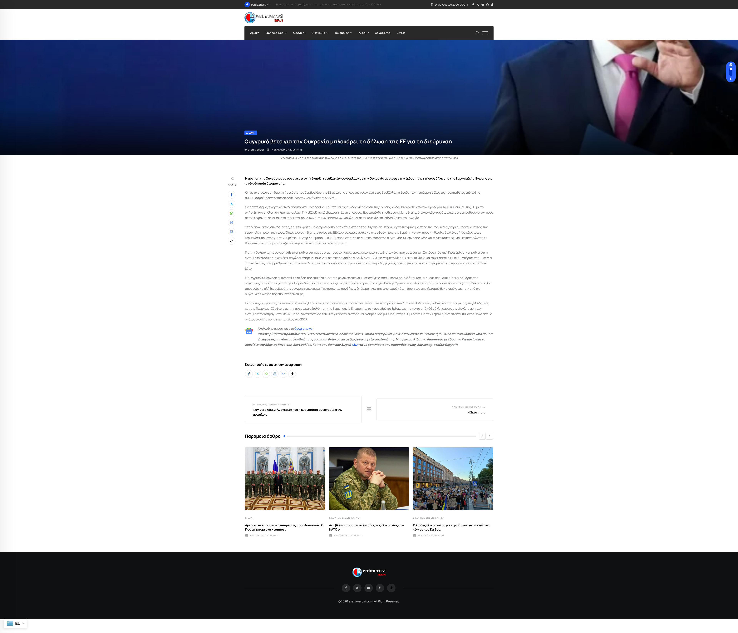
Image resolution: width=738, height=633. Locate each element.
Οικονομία (318, 33)
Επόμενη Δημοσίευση (466, 407)
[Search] (478, 32)
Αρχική (254, 33)
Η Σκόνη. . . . (476, 412)
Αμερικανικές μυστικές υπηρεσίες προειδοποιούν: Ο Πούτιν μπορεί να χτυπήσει (284, 527)
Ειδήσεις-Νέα (274, 33)
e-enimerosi (256, 149)
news (308, 328)
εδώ (354, 345)
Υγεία (362, 33)
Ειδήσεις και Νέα (350, 517)
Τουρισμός (342, 33)
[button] (482, 436)
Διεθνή (297, 33)
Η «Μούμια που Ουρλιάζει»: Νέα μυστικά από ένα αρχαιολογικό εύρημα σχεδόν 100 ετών (328, 4)
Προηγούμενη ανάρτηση (273, 404)
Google (299, 328)
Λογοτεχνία (383, 33)
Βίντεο (401, 33)
